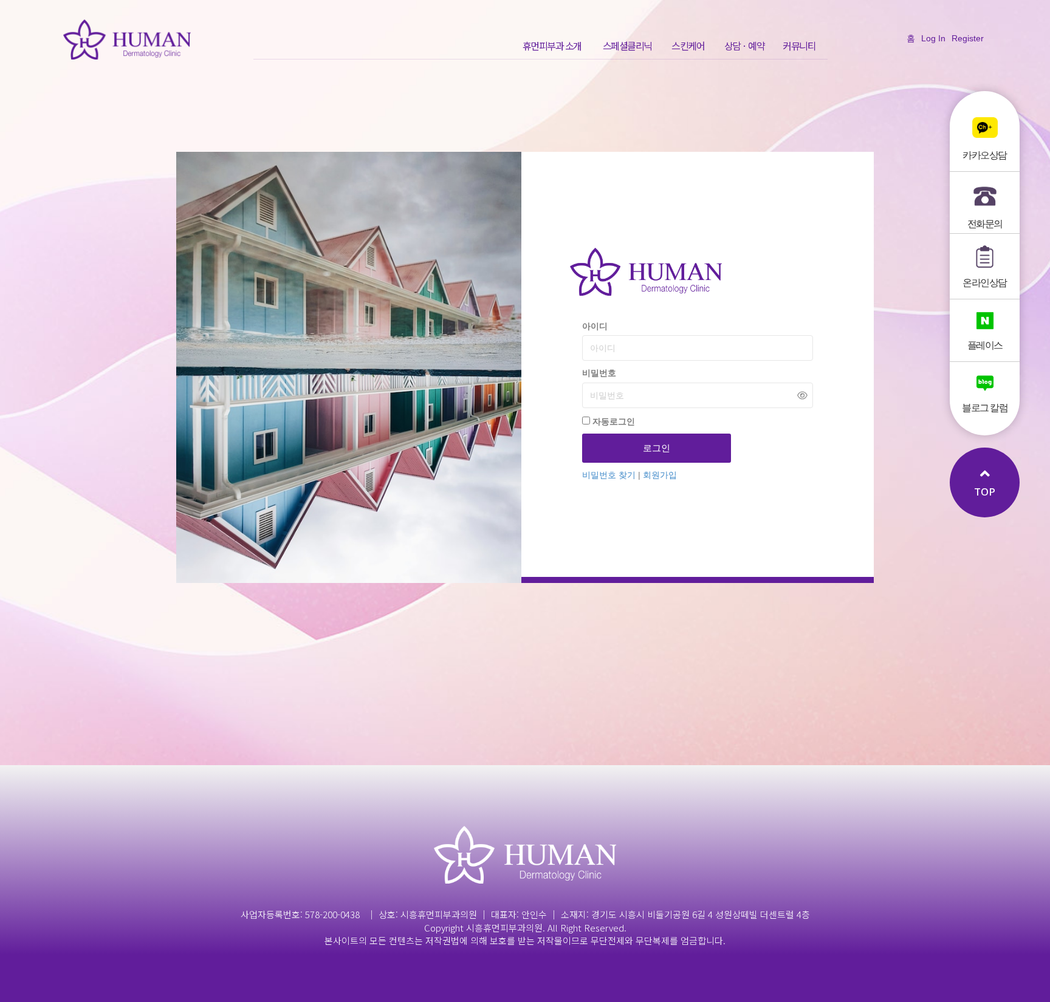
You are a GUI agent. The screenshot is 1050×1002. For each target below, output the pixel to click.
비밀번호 (599, 373)
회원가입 (660, 475)
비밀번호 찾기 (610, 475)
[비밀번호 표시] (802, 395)
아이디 (595, 326)
